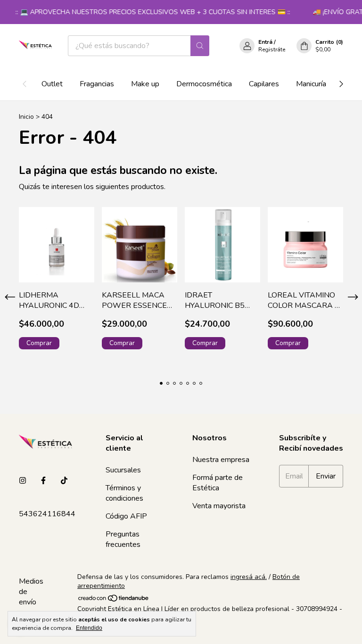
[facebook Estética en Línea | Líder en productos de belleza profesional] (43, 481)
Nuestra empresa (220, 459)
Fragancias (97, 84)
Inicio (26, 116)
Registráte (271, 49)
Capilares (264, 84)
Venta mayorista (219, 506)
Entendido (89, 628)
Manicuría (311, 84)
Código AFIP (126, 516)
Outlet (52, 84)
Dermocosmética (204, 84)
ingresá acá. (248, 576)
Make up (145, 84)
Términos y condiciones (124, 493)
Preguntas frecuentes (123, 539)
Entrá (265, 42)
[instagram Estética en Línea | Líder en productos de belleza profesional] (22, 481)
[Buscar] (199, 45)
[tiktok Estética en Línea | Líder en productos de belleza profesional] (64, 481)
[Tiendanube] (113, 599)
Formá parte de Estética (217, 482)
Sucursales (123, 470)
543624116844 (47, 514)
